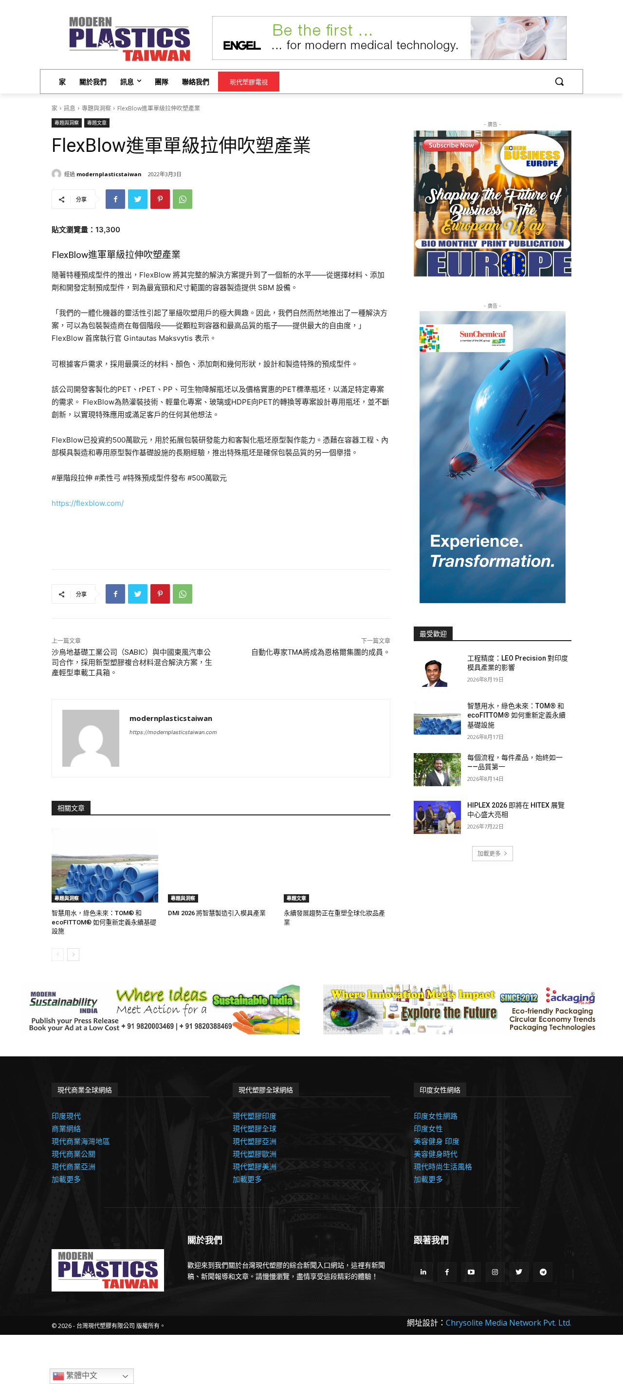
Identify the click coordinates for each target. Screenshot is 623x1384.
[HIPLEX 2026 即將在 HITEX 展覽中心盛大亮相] (437, 817)
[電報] (542, 1271)
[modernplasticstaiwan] (58, 174)
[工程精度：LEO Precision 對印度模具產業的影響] (437, 670)
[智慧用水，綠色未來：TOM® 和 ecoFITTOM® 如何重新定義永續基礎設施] (105, 865)
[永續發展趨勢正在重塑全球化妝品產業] (337, 865)
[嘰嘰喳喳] (137, 199)
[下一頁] (73, 954)
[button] (559, 81)
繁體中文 (80, 1375)
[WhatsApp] (182, 199)
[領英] (423, 1271)
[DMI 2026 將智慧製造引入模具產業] (221, 865)
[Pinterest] (160, 199)
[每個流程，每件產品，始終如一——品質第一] (437, 769)
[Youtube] (470, 1271)
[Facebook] (115, 199)
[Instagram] (495, 1271)
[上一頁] (58, 954)
